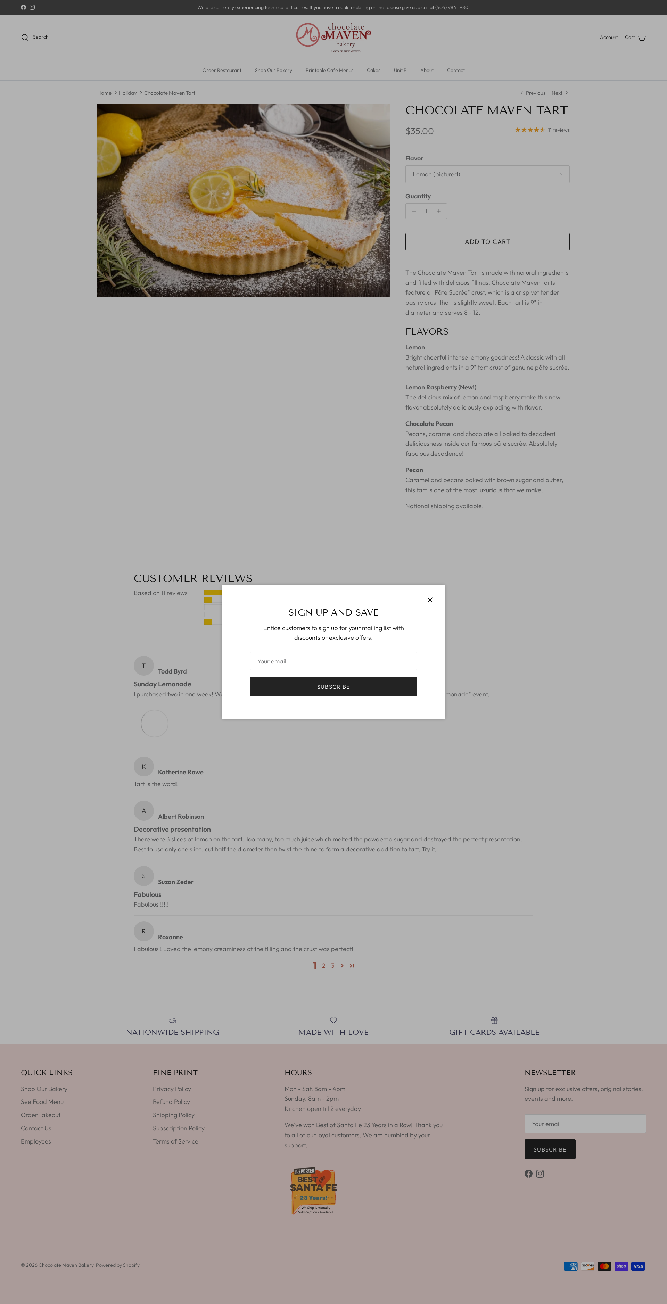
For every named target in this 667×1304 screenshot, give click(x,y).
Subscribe (333, 686)
